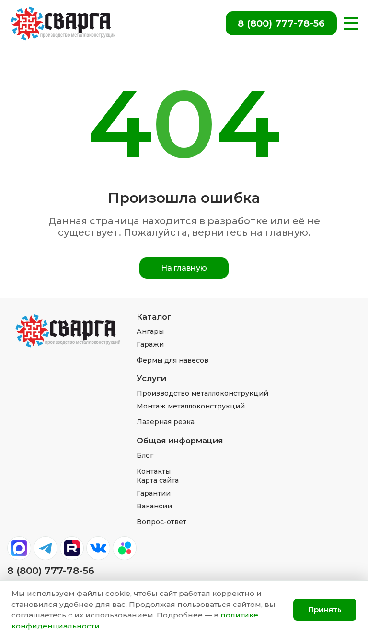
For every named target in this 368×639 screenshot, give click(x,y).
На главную (184, 268)
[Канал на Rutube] (72, 548)
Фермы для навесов (172, 360)
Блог (145, 455)
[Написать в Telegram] (46, 548)
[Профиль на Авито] (125, 548)
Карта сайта (158, 480)
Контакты (154, 471)
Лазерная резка (166, 422)
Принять (325, 609)
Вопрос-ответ (161, 522)
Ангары (150, 331)
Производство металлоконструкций (202, 393)
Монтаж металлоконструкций (191, 406)
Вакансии (154, 506)
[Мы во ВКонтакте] (98, 548)
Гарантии (154, 493)
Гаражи (150, 344)
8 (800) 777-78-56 (281, 23)
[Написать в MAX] (19, 548)
